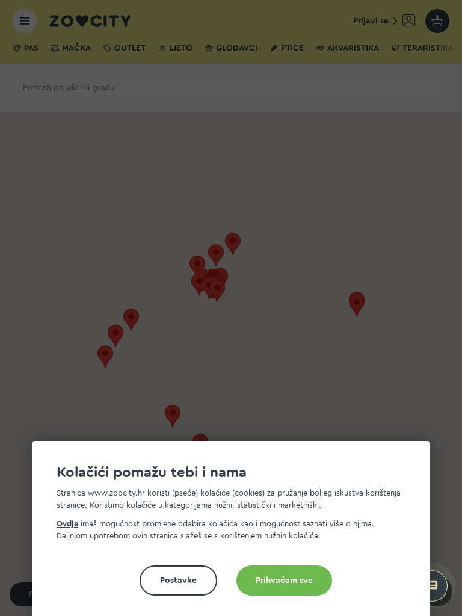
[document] (236, 533)
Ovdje (67, 524)
